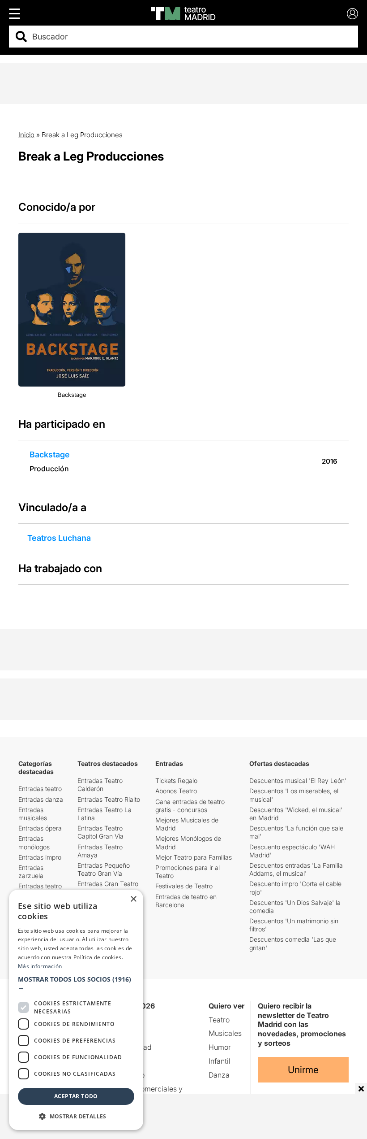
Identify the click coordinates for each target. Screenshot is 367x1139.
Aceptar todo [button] (76, 1096)
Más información (40, 966)
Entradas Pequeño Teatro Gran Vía (103, 869)
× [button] (133, 899)
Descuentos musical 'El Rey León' (297, 780)
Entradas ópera (40, 828)
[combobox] (191, 36)
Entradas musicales (32, 814)
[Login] (352, 13)
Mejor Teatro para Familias (193, 857)
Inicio (26, 134)
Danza (219, 1074)
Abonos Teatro (176, 791)
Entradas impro (39, 857)
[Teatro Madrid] (183, 13)
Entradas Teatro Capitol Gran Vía (100, 832)
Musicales (225, 1033)
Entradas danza (40, 799)
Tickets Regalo (176, 780)
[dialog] (76, 1010)
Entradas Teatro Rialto (108, 799)
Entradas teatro (40, 788)
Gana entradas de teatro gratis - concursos (190, 805)
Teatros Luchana (59, 538)
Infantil (219, 1060)
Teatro (219, 1019)
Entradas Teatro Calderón (100, 784)
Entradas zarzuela (30, 871)
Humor (220, 1047)
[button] (76, 983)
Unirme (303, 1069)
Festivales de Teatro (184, 886)
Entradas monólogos (34, 842)
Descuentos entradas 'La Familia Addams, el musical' (296, 869)
